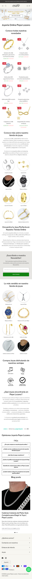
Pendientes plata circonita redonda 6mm (23, 78)
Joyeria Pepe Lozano (11, 574)
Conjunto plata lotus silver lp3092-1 (23, 100)
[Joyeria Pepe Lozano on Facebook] (3, 558)
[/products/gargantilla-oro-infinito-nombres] (23, 113)
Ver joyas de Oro (16, 16)
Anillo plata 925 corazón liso (8, 100)
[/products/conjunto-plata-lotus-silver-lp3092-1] (23, 90)
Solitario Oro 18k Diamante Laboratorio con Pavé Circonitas (8, 54)
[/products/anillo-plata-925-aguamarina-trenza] (8, 68)
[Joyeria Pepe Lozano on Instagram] (6, 558)
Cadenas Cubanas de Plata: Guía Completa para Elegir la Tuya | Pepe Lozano (15, 515)
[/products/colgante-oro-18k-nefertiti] (8, 113)
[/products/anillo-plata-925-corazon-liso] (8, 90)
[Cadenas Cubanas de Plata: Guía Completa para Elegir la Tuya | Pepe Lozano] (16, 495)
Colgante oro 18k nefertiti (8, 122)
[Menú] (2, 6)
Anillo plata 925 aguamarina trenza (8, 78)
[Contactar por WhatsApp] (28, 569)
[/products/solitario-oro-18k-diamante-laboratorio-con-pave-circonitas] (8, 44)
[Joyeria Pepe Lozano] (16, 5)
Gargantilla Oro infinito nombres (23, 122)
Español (6, 562)
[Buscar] (5, 6)
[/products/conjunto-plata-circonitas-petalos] (23, 44)
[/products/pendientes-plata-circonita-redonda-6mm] (23, 68)
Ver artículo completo (11, 528)
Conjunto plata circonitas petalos (24, 53)
